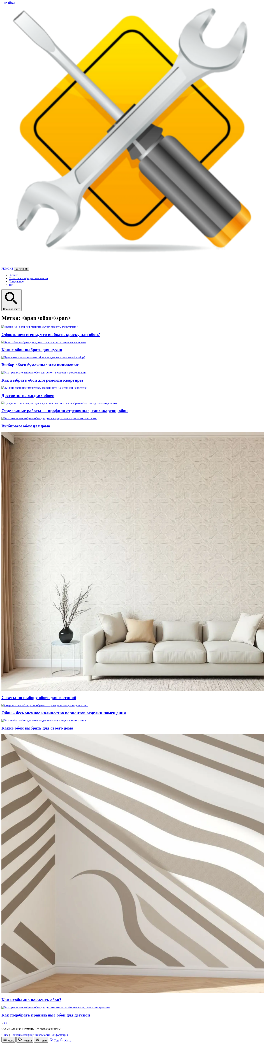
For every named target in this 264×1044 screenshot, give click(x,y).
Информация (60, 1034)
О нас (4, 1034)
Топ (11, 284)
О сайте (13, 275)
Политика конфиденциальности (28, 278)
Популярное (16, 281)
